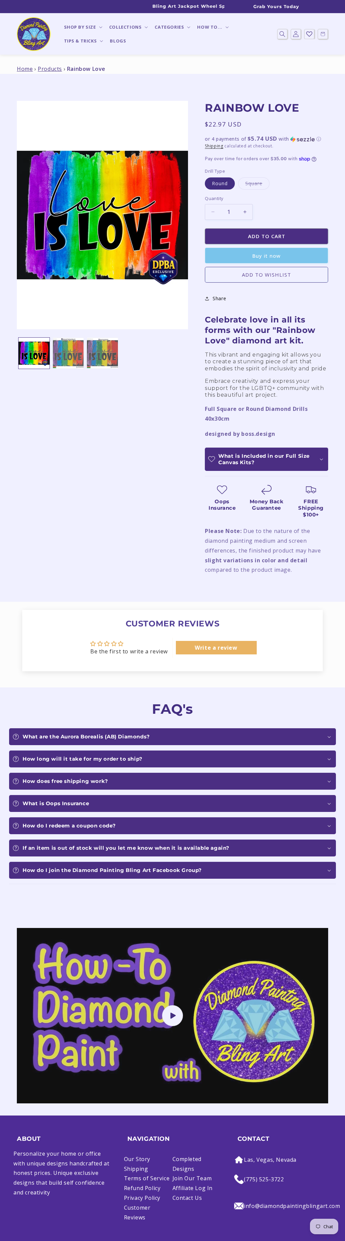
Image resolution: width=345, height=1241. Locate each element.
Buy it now (266, 255)
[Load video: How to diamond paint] (172, 1015)
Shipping (214, 146)
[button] (82, 27)
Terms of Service (147, 1178)
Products (50, 69)
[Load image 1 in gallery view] (34, 353)
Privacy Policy (142, 1198)
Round (220, 183)
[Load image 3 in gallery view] (102, 353)
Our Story (137, 1159)
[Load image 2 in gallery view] (68, 353)
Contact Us (187, 1198)
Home (25, 69)
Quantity (214, 198)
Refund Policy (142, 1188)
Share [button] (219, 298)
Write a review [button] (216, 647)
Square (257, 185)
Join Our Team (192, 1178)
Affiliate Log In (192, 1188)
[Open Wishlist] (309, 34)
